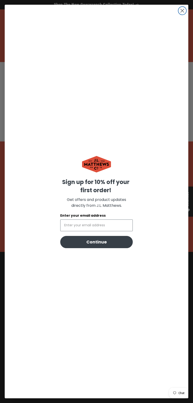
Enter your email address (83, 215)
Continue (96, 242)
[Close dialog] (182, 11)
